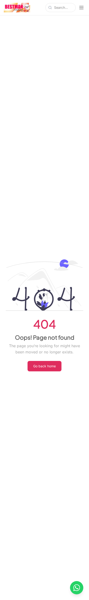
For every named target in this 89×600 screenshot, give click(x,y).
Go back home (44, 366)
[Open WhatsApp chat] (76, 587)
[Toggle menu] (81, 7)
